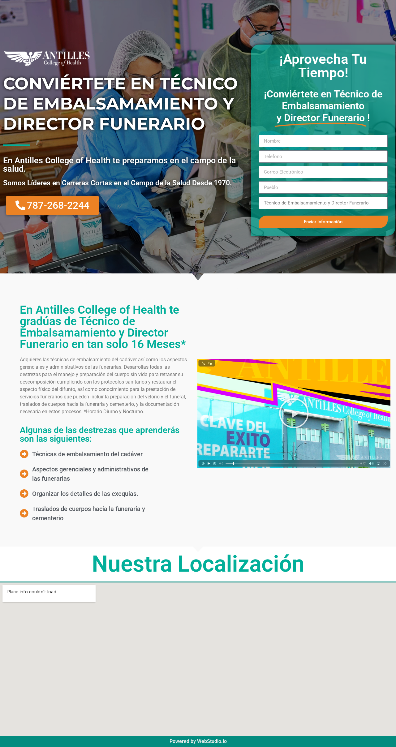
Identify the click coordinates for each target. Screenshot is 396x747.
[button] (293, 413)
